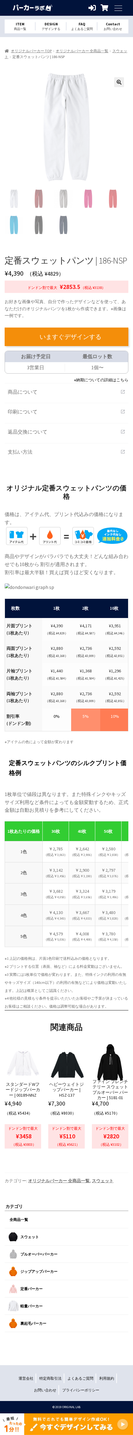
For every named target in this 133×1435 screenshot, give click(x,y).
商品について (66, 392)
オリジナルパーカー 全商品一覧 (82, 51)
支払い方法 (66, 452)
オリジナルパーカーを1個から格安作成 (32, 8)
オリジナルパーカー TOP (31, 51)
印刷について (66, 411)
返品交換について (66, 432)
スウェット (103, 1180)
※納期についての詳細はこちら (101, 379)
